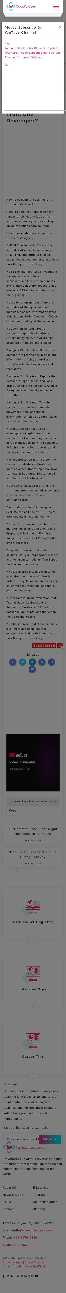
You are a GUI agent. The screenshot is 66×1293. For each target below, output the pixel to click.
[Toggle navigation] (56, 6)
